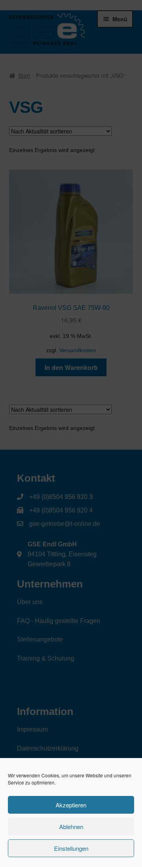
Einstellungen (71, 848)
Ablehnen (71, 826)
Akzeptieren (71, 805)
